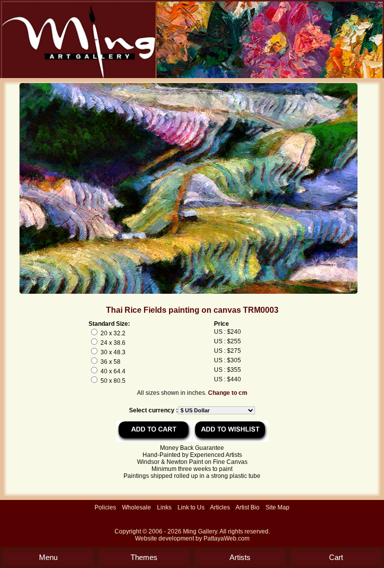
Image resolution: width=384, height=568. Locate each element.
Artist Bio (248, 507)
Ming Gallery (200, 531)
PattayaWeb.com (227, 538)
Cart (336, 557)
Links (164, 507)
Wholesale (136, 507)
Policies (105, 507)
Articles (220, 507)
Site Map (278, 507)
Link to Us (191, 507)
